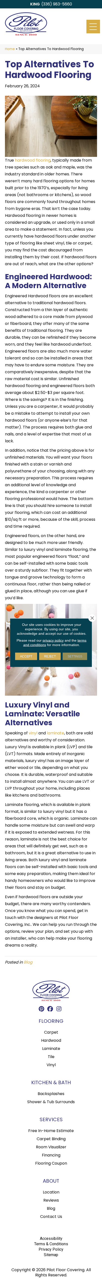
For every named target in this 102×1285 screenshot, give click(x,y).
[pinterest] (41, 1009)
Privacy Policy (51, 1249)
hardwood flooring (33, 160)
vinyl (33, 733)
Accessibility (51, 1238)
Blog (28, 962)
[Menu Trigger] (93, 26)
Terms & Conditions (51, 1244)
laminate (55, 733)
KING (35, 4)
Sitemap (51, 1254)
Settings (75, 656)
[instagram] (59, 1009)
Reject (50, 656)
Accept (26, 656)
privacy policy (53, 640)
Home (10, 49)
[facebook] (50, 1009)
